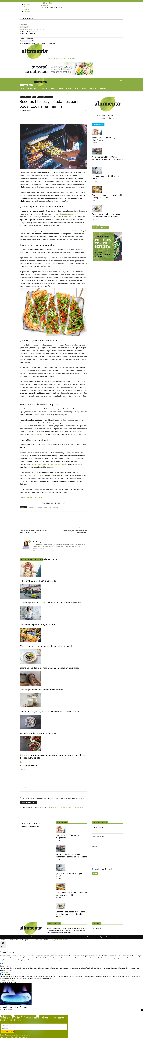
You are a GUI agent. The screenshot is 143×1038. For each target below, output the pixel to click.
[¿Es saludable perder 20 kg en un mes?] (53, 613)
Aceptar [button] (54, 940)
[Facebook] (43, 3)
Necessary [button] (3, 962)
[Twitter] (50, 3)
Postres (45, 96)
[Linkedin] (47, 3)
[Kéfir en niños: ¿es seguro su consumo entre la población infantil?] (53, 700)
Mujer (52, 89)
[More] (93, 519)
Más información (62, 940)
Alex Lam (29, 498)
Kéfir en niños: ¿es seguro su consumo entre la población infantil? (51, 711)
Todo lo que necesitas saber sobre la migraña (42, 690)
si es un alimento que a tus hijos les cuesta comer (49, 464)
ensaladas (39, 507)
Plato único (39, 96)
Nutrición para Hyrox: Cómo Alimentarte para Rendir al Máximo (50, 602)
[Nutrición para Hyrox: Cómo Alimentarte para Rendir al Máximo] (53, 591)
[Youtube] (52, 3)
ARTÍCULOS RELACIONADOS (31, 559)
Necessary (5, 964)
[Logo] (27, 85)
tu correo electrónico (26, 39)
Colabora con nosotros (31, 7)
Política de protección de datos (114, 937)
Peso (22, 89)
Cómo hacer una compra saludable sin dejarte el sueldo (46, 646)
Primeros (51, 96)
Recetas (69, 89)
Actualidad (31, 507)
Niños (36, 89)
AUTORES (27, 4)
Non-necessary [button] (5, 972)
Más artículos (96, 225)
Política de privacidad (106, 869)
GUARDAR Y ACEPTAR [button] (7, 980)
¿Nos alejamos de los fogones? (14, 1007)
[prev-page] (20, 762)
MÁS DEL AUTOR (50, 559)
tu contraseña (24, 25)
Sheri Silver (38, 498)
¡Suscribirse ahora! (8, 1031)
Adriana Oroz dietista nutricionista (31, 823)
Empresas (102, 89)
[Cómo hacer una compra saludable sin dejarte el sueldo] (53, 635)
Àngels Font (3, 1010)
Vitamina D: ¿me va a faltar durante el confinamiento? (75, 532)
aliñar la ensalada (36, 434)
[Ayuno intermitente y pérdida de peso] (53, 722)
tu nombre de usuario (26, 18)
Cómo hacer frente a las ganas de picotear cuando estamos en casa (33, 532)
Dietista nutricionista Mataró (30, 826)
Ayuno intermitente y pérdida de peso (38, 733)
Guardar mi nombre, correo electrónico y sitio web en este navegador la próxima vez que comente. (53, 798)
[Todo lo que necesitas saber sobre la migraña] (53, 678)
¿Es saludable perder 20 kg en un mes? (38, 624)
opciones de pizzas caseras (63, 214)
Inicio (21, 94)
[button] (121, 81)
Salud (29, 89)
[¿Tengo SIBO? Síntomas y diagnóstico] (53, 569)
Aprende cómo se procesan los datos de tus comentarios (66, 807)
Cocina (84, 89)
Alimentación (33, 94)
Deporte (44, 89)
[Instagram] (45, 3)
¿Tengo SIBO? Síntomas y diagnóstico (38, 581)
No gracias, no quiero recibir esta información (14, 1037)
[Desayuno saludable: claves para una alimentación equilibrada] (53, 656)
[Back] (55, 3)
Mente (77, 89)
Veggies (60, 89)
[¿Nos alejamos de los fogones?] (71, 994)
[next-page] (21, 762)
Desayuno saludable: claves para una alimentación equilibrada (49, 668)
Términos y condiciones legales (95, 937)
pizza (45, 507)
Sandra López (26, 110)
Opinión (93, 89)
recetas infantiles (53, 507)
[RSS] (48, 3)
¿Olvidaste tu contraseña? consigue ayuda (33, 29)
